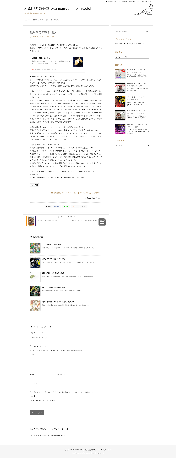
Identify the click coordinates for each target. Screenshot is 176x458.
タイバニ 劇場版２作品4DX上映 (53, 287)
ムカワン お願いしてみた (134, 72)
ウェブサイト (34, 383)
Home (29, 20)
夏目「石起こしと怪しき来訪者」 (54, 273)
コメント (33, 354)
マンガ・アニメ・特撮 (41, 20)
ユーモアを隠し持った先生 (134, 86)
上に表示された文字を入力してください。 (43, 400)
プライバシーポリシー (113, 1)
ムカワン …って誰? (132, 127)
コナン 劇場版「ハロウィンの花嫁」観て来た (58, 302)
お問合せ (144, 1)
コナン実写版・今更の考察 (51, 244)
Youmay (98, 198)
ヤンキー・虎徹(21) (132, 99)
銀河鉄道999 (96, 193)
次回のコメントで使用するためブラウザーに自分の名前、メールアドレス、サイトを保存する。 (62, 392)
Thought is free (99, 453)
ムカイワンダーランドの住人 (135, 113)
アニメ (82, 193)
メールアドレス (60, 374)
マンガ (88, 193)
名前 (32, 374)
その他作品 (55, 20)
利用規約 (124, 1)
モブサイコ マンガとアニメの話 (53, 259)
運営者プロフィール (134, 1)
